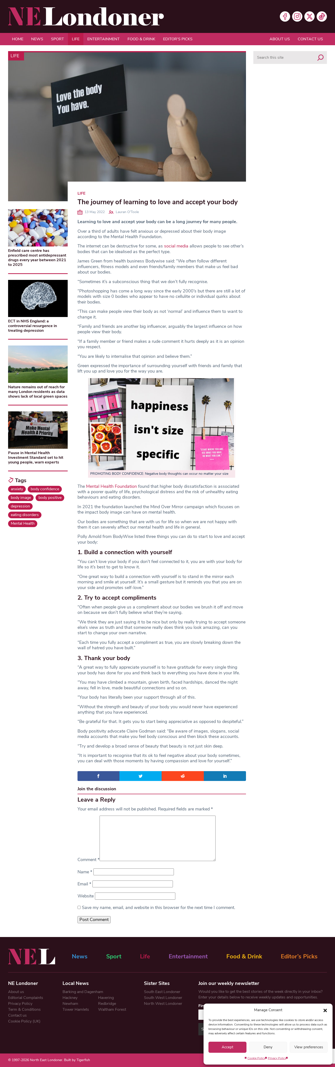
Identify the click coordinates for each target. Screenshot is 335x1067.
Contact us (310, 39)
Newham (70, 1003)
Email (84, 884)
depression (20, 506)
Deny (268, 1047)
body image (21, 497)
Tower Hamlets (76, 1009)
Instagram (297, 16)
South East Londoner (162, 992)
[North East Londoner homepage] (86, 16)
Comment (88, 859)
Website (85, 896)
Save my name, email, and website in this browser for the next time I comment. (158, 907)
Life (75, 39)
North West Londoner (163, 1003)
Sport (57, 39)
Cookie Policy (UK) (24, 1021)
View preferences (308, 1047)
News (37, 39)
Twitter (309, 16)
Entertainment (103, 39)
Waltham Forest (112, 1009)
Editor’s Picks (299, 956)
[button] (325, 1010)
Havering (106, 997)
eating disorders (25, 515)
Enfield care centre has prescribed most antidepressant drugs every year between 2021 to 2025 (37, 258)
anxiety (17, 489)
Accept (227, 1047)
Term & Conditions (24, 1009)
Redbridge (107, 1003)
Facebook (285, 16)
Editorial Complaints (25, 997)
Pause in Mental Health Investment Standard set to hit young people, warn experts (35, 457)
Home (17, 39)
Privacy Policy (277, 1058)
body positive (50, 497)
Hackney (70, 997)
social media (176, 246)
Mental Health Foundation (111, 486)
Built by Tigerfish (77, 1060)
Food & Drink (141, 39)
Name (84, 872)
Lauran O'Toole (127, 212)
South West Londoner (163, 997)
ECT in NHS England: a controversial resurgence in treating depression (32, 325)
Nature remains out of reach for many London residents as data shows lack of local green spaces (37, 391)
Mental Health (23, 523)
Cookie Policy (256, 1058)
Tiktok (322, 16)
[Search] (320, 57)
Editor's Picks (178, 39)
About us (280, 39)
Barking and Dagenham (83, 992)
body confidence (45, 489)
